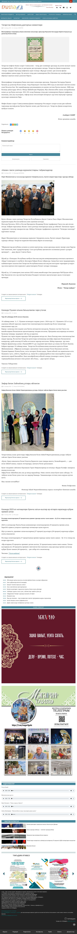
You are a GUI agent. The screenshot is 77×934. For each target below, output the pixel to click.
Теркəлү (57, 5)
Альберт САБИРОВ (18, 28)
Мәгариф (16, 514)
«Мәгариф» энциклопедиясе (31, 18)
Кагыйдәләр (39, 931)
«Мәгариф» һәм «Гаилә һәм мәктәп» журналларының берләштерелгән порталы (22, 1)
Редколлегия (27, 931)
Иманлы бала (67, 14)
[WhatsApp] (15, 125)
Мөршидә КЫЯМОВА (19, 173)
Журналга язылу (6, 18)
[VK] (57, 7)
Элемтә (59, 931)
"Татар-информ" (14, 553)
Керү (61, 5)
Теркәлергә (46, 159)
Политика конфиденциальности (9, 915)
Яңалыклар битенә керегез (12, 298)
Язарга (30, 154)
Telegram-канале (31, 294)
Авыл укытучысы (41, 14)
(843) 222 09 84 (71, 921)
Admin (15, 313)
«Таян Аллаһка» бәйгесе (50, 18)
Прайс (50, 931)
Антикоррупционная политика (9, 910)
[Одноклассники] (13, 125)
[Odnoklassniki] (67, 7)
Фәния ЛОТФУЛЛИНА (19, 386)
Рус (74, 1)
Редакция (15, 931)
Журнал (5, 931)
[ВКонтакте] (11, 125)
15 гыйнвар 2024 (7, 28)
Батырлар (17, 18)
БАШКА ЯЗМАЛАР (38, 607)
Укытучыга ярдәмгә (7, 14)
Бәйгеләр (31, 14)
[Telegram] (70, 7)
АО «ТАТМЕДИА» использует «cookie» (11, 912)
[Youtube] (63, 7)
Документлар (70, 931)
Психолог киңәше (55, 14)
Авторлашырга (15, 159)
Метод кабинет (20, 14)
